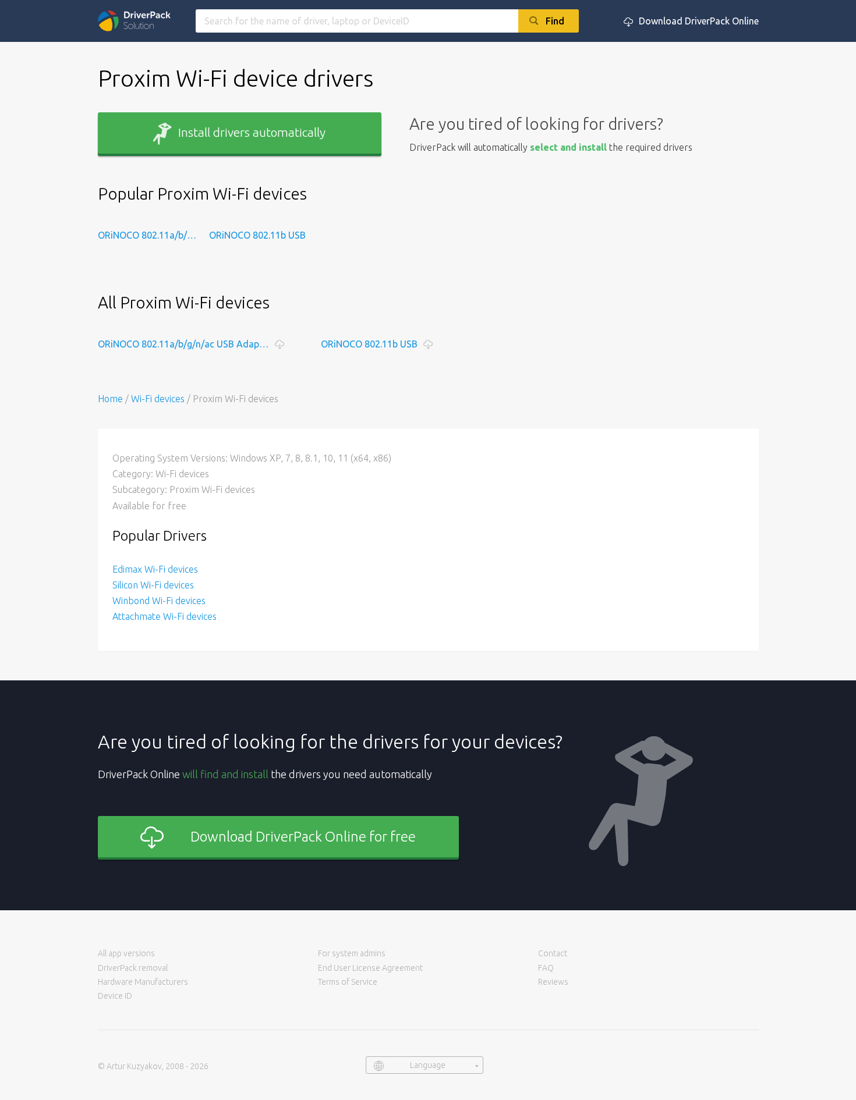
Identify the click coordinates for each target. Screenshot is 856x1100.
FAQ (546, 968)
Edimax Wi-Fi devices (155, 569)
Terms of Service (347, 982)
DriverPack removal (133, 968)
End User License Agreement (370, 968)
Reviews (553, 982)
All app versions (126, 953)
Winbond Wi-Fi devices (159, 600)
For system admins (351, 953)
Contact (552, 953)
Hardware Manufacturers (143, 982)
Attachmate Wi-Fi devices (164, 616)
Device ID (115, 995)
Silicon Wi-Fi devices (153, 585)
